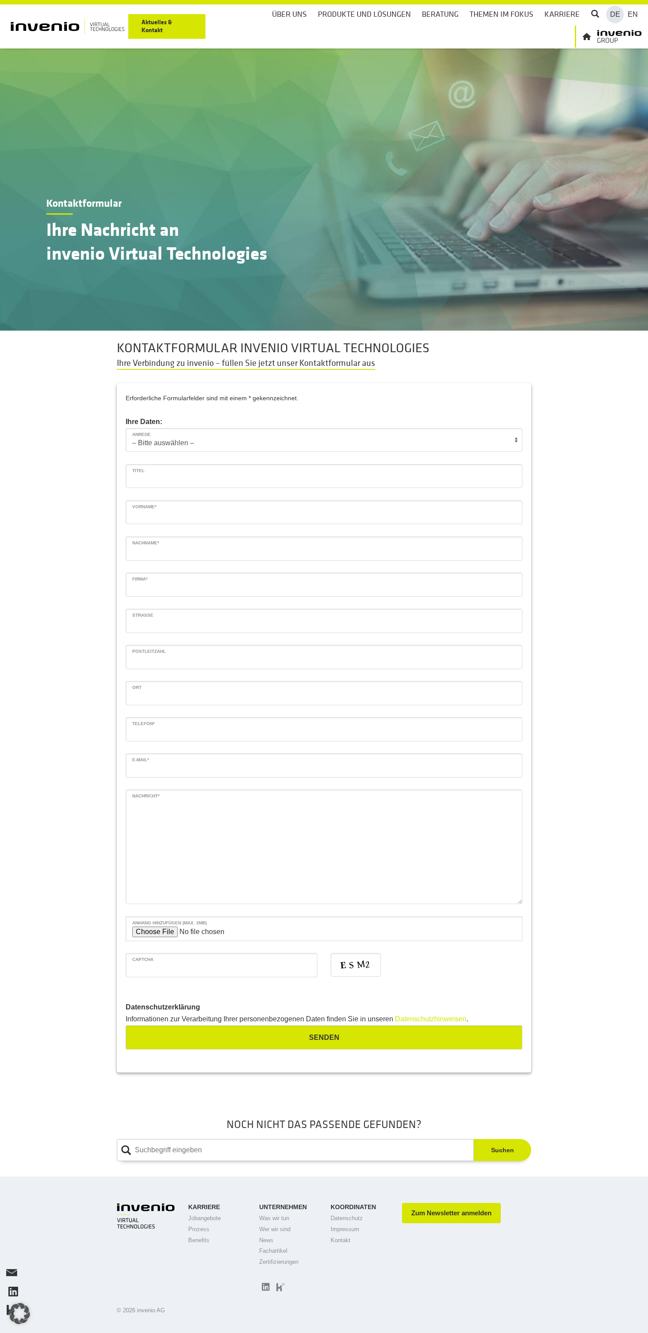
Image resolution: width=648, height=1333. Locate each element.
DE (615, 14)
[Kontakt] (10, 1274)
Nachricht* (146, 795)
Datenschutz (347, 1218)
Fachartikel (273, 1250)
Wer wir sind (274, 1229)
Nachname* (145, 542)
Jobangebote (204, 1218)
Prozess (198, 1229)
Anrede (141, 434)
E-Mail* (140, 759)
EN (633, 14)
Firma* (140, 579)
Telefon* (143, 723)
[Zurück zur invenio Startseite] (608, 37)
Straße (142, 615)
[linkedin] (264, 1287)
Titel (138, 470)
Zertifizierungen (278, 1262)
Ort (137, 687)
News (266, 1240)
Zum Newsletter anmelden (451, 1213)
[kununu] (279, 1287)
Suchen (502, 1150)
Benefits (198, 1240)
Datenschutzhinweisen (430, 1019)
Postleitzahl (149, 651)
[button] (19, 1313)
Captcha (142, 959)
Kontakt (340, 1240)
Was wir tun (274, 1218)
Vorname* (144, 506)
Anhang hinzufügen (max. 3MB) (169, 922)
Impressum (345, 1229)
